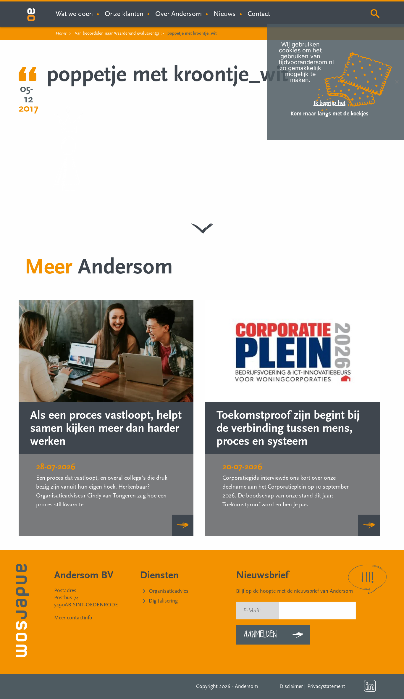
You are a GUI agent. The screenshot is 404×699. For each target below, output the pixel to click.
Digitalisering (163, 601)
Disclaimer (291, 686)
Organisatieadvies (168, 591)
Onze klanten (124, 14)
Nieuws (225, 14)
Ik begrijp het (329, 103)
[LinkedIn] (370, 686)
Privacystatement (326, 686)
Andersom (246, 686)
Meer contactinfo (73, 618)
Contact (259, 14)
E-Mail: (252, 610)
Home (61, 33)
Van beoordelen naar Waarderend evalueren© (117, 33)
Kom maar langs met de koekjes (329, 113)
